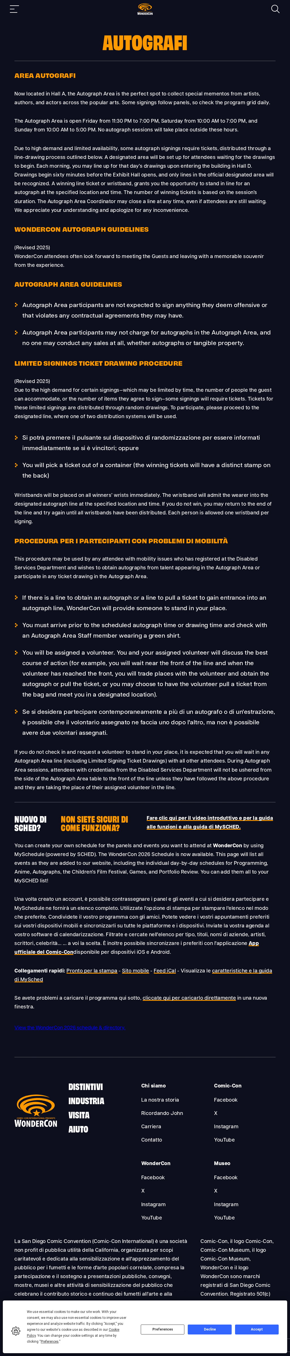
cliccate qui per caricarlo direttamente (189, 998)
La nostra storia (160, 1100)
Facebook (226, 1100)
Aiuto (78, 1128)
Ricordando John (162, 1113)
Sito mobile (135, 971)
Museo (222, 1163)
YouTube (224, 1140)
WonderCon (155, 1163)
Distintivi (86, 1085)
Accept (257, 1329)
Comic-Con (228, 1086)
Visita (79, 1114)
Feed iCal (165, 971)
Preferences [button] (50, 1342)
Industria (87, 1100)
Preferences (162, 1329)
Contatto (151, 1140)
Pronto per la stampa (92, 971)
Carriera (151, 1127)
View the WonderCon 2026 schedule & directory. (69, 1028)
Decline (210, 1329)
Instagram (226, 1127)
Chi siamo (153, 1086)
